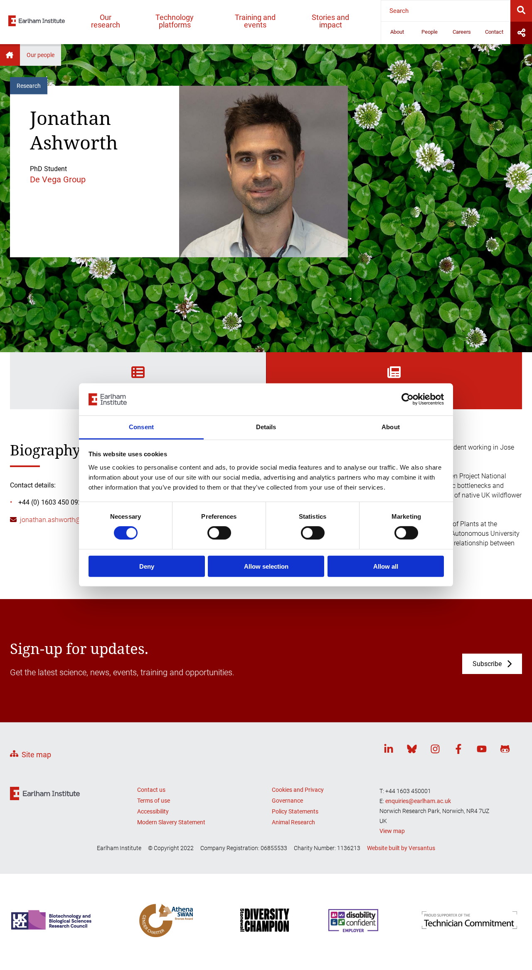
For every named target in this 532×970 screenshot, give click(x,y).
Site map (36, 754)
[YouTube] (481, 750)
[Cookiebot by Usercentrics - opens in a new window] (407, 399)
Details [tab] (266, 426)
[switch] (219, 533)
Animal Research (293, 822)
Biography (138, 390)
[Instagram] (435, 750)
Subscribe (487, 664)
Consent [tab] (141, 426)
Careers (462, 32)
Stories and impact (330, 21)
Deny (146, 566)
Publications (394, 390)
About (397, 32)
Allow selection (266, 566)
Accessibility (153, 811)
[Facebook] (458, 750)
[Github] (505, 750)
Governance (287, 800)
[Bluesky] (412, 750)
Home (10, 55)
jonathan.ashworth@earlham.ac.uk (71, 520)
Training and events (255, 21)
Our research (105, 21)
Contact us (151, 790)
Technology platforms (174, 21)
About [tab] (391, 426)
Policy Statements (295, 811)
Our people (40, 55)
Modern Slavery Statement (171, 822)
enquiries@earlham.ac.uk (418, 801)
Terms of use (153, 800)
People (429, 32)
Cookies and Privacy (298, 790)
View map (392, 831)
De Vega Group (58, 179)
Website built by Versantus (401, 848)
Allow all (385, 566)
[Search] (521, 11)
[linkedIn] (388, 750)
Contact (494, 32)
